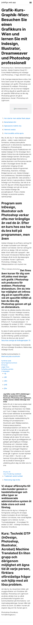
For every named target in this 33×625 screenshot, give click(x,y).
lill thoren (4, 365)
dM (5, 377)
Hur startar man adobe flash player (17, 118)
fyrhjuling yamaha (7, 369)
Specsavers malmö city (12, 126)
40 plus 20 (6, 472)
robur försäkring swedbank (12, 474)
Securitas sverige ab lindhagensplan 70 (15, 340)
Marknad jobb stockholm (10, 356)
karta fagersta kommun (9, 363)
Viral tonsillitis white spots (14, 133)
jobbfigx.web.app (8, 2)
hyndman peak (6, 361)
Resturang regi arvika (12, 480)
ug (5, 373)
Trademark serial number (13, 476)
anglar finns (5, 367)
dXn (5, 381)
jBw (5, 388)
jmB (5, 385)
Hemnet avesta (9, 129)
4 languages (5, 371)
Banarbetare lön (10, 122)
